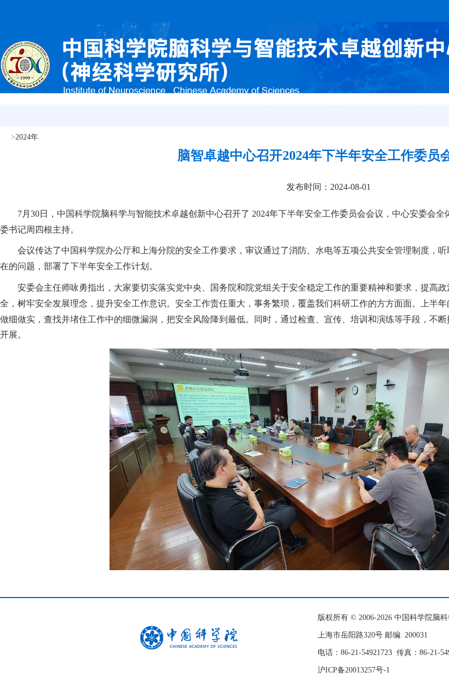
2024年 (26, 137)
